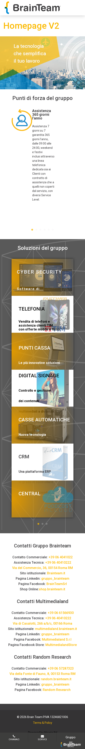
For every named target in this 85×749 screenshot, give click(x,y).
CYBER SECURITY (39, 272)
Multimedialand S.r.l (56, 639)
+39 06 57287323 (61, 668)
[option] (42, 155)
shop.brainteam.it (52, 589)
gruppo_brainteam (55, 578)
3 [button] (40, 230)
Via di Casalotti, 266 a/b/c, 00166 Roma (42, 623)
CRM (24, 457)
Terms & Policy (42, 722)
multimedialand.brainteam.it (56, 629)
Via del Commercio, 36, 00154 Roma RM (42, 568)
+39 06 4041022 (60, 557)
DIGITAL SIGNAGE (39, 376)
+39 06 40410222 (58, 562)
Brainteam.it (56, 573)
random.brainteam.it (56, 679)
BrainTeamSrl (56, 584)
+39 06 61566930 (61, 613)
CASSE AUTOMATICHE (44, 420)
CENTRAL (29, 494)
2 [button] (36, 230)
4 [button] (44, 230)
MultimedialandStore (61, 645)
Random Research (57, 690)
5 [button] (49, 230)
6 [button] (53, 230)
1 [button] (32, 230)
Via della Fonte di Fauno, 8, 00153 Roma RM (42, 674)
